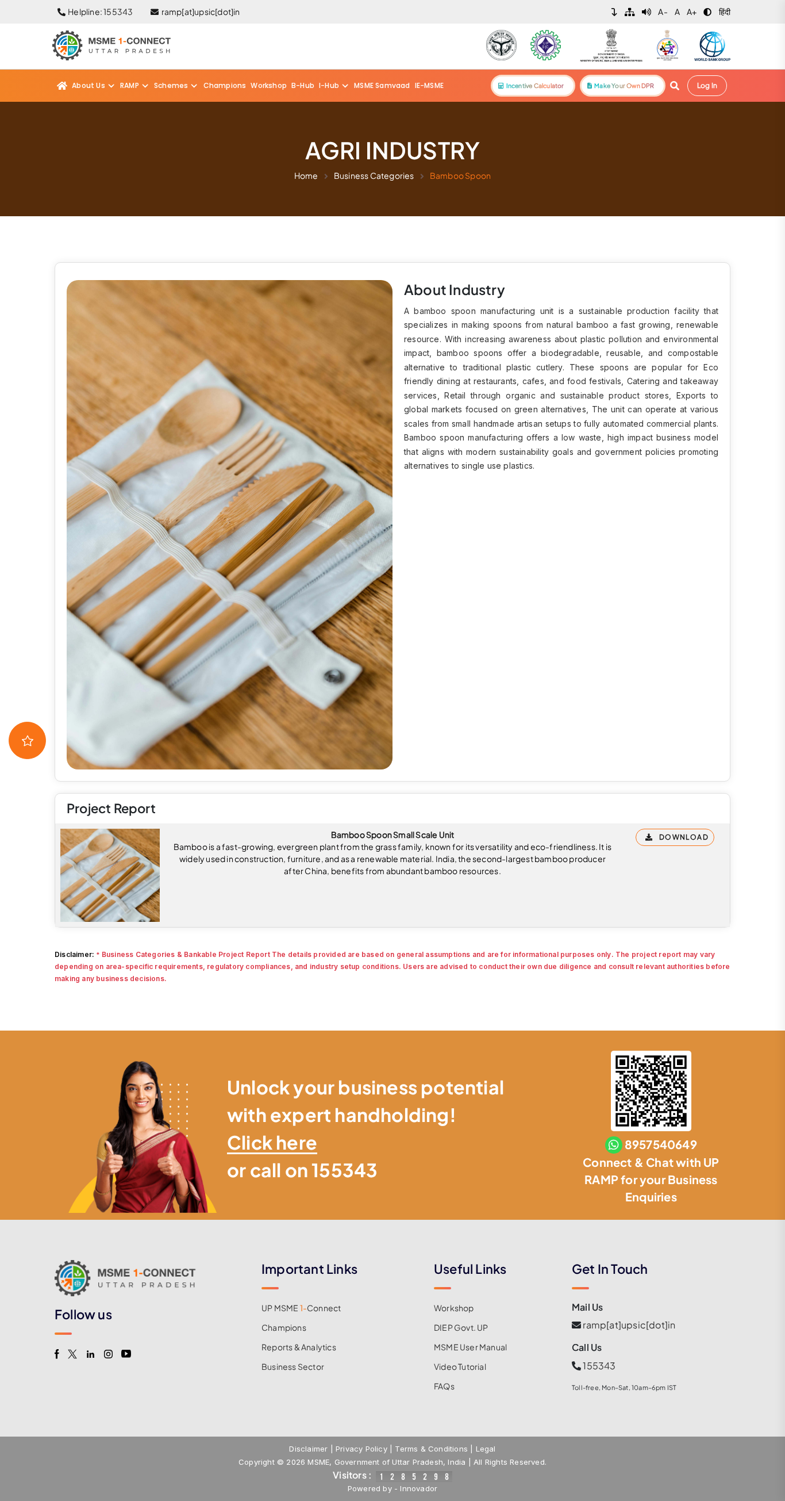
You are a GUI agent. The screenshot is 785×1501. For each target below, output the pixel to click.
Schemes (171, 85)
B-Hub (302, 85)
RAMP (129, 85)
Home (306, 175)
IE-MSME (429, 85)
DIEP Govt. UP (461, 1327)
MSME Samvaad (382, 85)
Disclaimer (308, 1448)
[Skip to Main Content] (614, 12)
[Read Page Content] (646, 12)
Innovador (418, 1488)
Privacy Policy (361, 1448)
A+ (692, 11)
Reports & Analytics (298, 1347)
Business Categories (374, 175)
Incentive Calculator (533, 85)
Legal (486, 1448)
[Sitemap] (630, 12)
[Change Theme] (707, 12)
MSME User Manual (470, 1347)
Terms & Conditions (431, 1448)
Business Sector (292, 1366)
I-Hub (329, 85)
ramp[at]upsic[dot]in (629, 1325)
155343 (344, 1169)
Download (684, 837)
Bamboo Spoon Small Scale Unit (393, 834)
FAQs (444, 1386)
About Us (88, 85)
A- (662, 11)
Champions (225, 85)
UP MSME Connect (301, 1308)
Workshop (269, 85)
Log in (707, 85)
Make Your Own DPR (623, 85)
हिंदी (724, 11)
